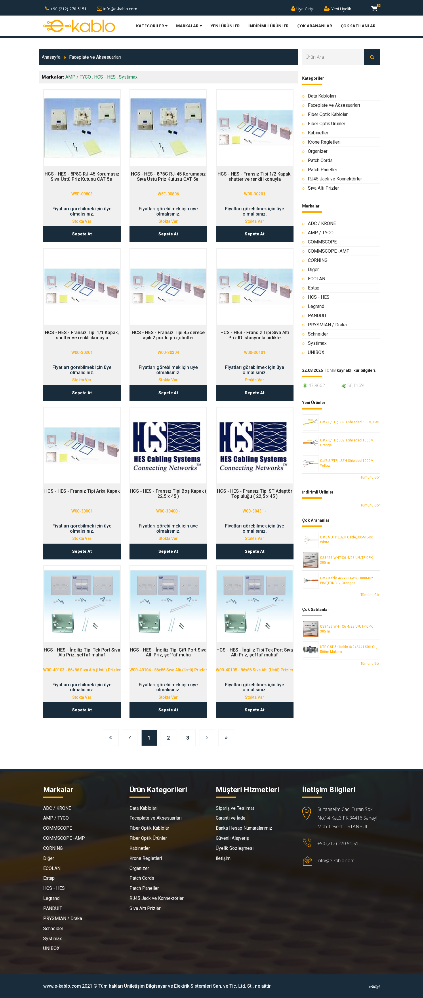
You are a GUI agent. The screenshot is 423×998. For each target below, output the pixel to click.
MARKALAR (188, 25)
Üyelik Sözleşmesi (235, 848)
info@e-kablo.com (119, 9)
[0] (374, 8)
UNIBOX (316, 352)
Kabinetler (318, 133)
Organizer (317, 151)
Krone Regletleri (324, 142)
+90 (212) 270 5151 (68, 9)
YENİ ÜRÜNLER (225, 25)
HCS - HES (105, 77)
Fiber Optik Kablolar (328, 114)
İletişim (223, 858)
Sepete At (82, 234)
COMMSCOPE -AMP (329, 251)
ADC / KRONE (322, 223)
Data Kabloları (322, 96)
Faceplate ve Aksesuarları (95, 57)
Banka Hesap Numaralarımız (244, 828)
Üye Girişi (304, 9)
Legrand (316, 306)
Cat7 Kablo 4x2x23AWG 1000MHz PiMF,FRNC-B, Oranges (346, 580)
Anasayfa (51, 57)
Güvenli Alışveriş (232, 838)
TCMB (330, 370)
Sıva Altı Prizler (323, 188)
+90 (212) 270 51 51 (338, 843)
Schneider (318, 334)
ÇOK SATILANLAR (358, 25)
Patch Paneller (322, 169)
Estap (313, 288)
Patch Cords (320, 160)
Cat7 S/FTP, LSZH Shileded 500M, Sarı (349, 422)
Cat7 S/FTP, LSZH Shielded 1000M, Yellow (347, 463)
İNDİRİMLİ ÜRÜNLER (268, 25)
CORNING (317, 260)
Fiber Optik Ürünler (326, 123)
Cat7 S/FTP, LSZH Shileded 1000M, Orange (347, 442)
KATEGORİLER (150, 25)
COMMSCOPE (322, 242)
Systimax (128, 77)
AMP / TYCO (78, 77)
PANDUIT (317, 315)
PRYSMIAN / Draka (327, 324)
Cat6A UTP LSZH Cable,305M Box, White (347, 539)
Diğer (313, 269)
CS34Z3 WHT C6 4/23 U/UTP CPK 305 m (346, 560)
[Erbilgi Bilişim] (374, 987)
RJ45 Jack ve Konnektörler (335, 179)
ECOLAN (316, 278)
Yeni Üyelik (340, 9)
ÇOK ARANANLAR (314, 25)
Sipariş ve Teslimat (235, 808)
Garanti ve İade (230, 818)
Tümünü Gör (370, 477)
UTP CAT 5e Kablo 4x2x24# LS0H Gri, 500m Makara (348, 649)
